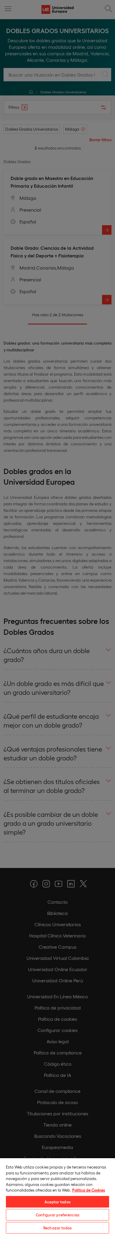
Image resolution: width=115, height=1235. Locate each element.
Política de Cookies (88, 1190)
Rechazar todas (57, 1228)
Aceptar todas (57, 1202)
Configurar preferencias (57, 1215)
